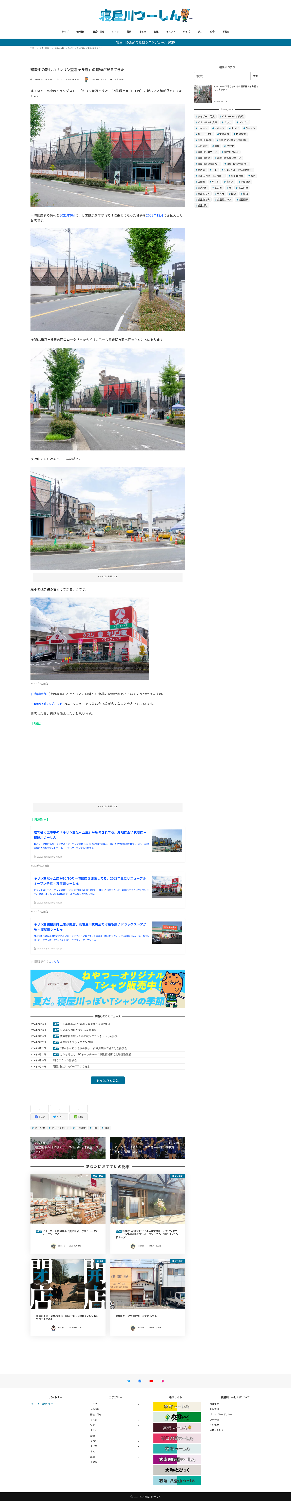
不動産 (226, 31)
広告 (212, 31)
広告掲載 (214, 1424)
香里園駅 (243, 199)
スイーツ (202, 128)
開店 (245, 193)
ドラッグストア (60, 1128)
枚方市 (218, 187)
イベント (170, 31)
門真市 (220, 193)
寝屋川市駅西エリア (237, 163)
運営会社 (214, 1419)
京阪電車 (224, 134)
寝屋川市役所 (231, 152)
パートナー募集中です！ (42, 1403)
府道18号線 (237, 175)
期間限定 (245, 181)
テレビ (235, 128)
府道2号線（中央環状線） (238, 169)
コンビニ (243, 122)
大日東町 (202, 146)
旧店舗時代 (38, 694)
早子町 (215, 181)
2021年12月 (154, 215)
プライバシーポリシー (221, 1414)
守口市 (230, 146)
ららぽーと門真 (206, 116)
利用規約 (214, 1409)
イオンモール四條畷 (232, 116)
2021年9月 (67, 215)
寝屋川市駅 (204, 158)
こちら (55, 961)
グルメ (115, 31)
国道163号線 (205, 140)
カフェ (228, 122)
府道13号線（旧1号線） (211, 175)
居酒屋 (201, 169)
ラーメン (250, 128)
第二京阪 (243, 187)
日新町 (201, 181)
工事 (95, 1128)
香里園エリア (224, 199)
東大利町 (202, 187)
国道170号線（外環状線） (233, 140)
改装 (106, 1128)
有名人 (230, 181)
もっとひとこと (107, 1080)
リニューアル (205, 134)
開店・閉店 (98, 31)
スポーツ (219, 128)
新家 (253, 175)
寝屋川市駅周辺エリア (229, 158)
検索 (255, 75)
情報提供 (80, 31)
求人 (200, 31)
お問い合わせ (216, 1430)
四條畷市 (80, 1128)
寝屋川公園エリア (207, 152)
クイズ (186, 31)
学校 (216, 146)
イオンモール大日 (207, 122)
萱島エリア (204, 193)
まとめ (142, 31)
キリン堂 (39, 1128)
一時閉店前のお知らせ (46, 703)
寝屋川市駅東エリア (209, 163)
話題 (156, 31)
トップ (65, 31)
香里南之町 (204, 199)
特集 (129, 31)
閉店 (233, 193)
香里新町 (202, 205)
